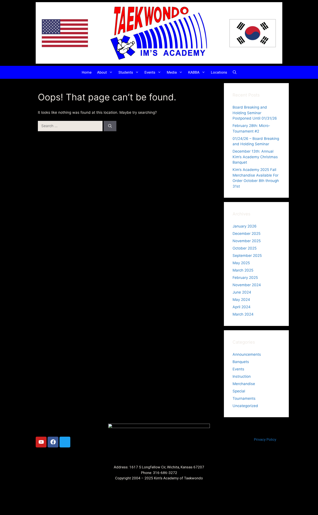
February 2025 (245, 277)
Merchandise (244, 384)
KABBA (193, 72)
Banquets (241, 362)
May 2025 (241, 263)
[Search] (110, 126)
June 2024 (242, 292)
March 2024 (243, 314)
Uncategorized (245, 406)
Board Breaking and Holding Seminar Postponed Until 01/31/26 (255, 112)
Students (125, 72)
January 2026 (245, 226)
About (102, 72)
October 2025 (245, 248)
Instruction (242, 376)
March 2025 (243, 270)
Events (150, 72)
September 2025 (247, 255)
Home (87, 72)
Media (172, 72)
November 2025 (247, 241)
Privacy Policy (265, 439)
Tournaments (244, 398)
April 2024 (242, 307)
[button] (234, 72)
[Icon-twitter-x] (64, 442)
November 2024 (247, 285)
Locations (219, 72)
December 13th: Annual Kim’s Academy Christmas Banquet (255, 156)
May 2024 (241, 299)
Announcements (247, 354)
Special (239, 391)
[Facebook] (53, 442)
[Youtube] (41, 442)
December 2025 (246, 233)
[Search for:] (71, 126)
